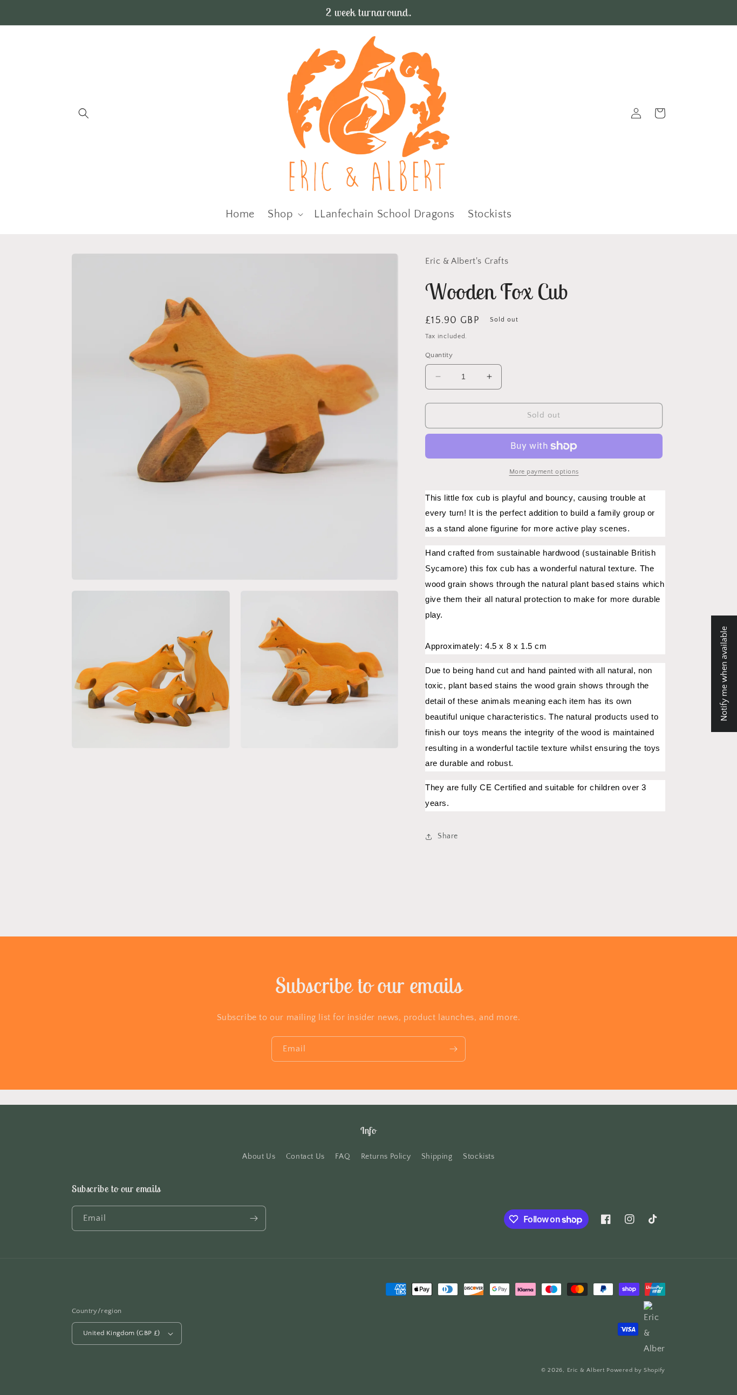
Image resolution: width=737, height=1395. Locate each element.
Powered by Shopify (635, 1370)
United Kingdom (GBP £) (121, 1333)
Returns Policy (386, 1156)
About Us (258, 1156)
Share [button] (448, 836)
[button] (83, 113)
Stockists (478, 1156)
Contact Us (305, 1156)
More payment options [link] (544, 471)
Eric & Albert (586, 1370)
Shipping (437, 1156)
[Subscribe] (453, 1049)
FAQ (342, 1156)
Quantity (439, 355)
